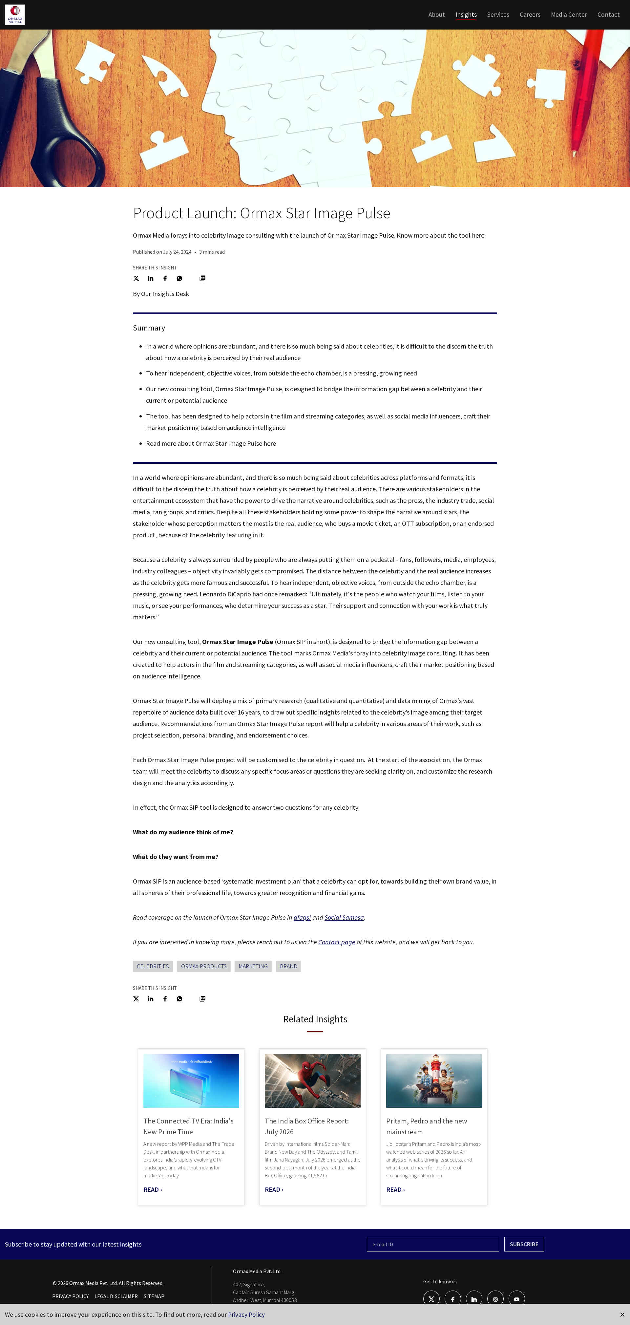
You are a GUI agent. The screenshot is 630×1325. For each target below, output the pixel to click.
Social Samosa (344, 917)
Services (498, 14)
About (437, 14)
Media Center (569, 14)
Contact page (336, 942)
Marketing (253, 966)
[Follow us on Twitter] (431, 1298)
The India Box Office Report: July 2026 (307, 1126)
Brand (288, 966)
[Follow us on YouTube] (517, 1298)
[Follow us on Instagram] (495, 1298)
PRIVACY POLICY (70, 1296)
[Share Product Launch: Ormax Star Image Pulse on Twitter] (136, 277)
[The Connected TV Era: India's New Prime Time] (191, 1081)
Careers (530, 14)
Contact (609, 14)
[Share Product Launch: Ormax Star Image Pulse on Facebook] (165, 277)
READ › (152, 1189)
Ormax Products (204, 966)
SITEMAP (154, 1296)
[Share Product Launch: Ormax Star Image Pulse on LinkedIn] (151, 277)
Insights (466, 14)
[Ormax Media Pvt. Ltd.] (25, 24)
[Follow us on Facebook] (453, 1298)
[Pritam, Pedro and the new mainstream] (434, 1081)
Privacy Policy (246, 1314)
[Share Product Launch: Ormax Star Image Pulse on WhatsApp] (179, 277)
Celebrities (153, 966)
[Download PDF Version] (202, 277)
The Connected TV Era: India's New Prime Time (188, 1126)
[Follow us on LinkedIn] (474, 1298)
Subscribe (524, 1244)
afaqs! (302, 917)
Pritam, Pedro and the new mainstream (426, 1126)
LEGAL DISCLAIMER (116, 1296)
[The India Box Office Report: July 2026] (313, 1081)
